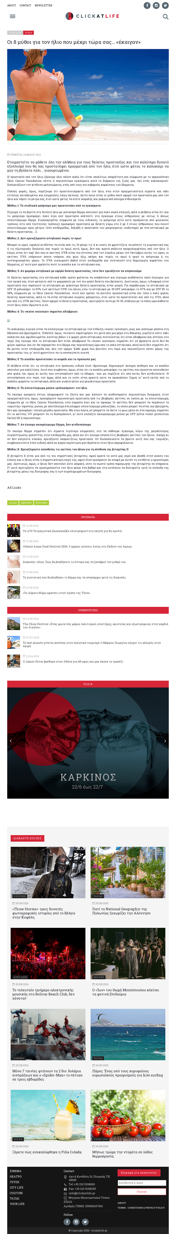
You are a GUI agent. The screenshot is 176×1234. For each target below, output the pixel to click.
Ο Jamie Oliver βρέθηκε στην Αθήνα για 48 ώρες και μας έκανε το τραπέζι (73, 661)
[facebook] (147, 5)
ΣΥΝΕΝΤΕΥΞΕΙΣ (88, 610)
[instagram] (156, 5)
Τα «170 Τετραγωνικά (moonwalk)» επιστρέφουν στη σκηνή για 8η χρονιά (72, 531)
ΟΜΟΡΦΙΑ (26, 502)
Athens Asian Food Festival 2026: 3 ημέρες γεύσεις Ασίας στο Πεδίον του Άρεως (77, 546)
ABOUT (11, 5)
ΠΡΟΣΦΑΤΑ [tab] (88, 517)
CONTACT (25, 5)
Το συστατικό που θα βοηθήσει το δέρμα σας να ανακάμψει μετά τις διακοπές (74, 577)
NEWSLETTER (43, 5)
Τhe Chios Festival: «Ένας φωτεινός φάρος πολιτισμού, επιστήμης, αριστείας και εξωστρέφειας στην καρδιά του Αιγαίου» (95, 625)
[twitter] (165, 5)
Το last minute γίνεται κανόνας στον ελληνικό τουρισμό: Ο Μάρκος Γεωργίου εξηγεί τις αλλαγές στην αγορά (92, 644)
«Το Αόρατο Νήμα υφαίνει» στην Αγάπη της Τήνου (56, 593)
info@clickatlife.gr (82, 1193)
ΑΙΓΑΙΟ (13, 502)
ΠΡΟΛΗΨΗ (41, 502)
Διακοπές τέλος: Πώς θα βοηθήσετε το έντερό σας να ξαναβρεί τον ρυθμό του (74, 562)
